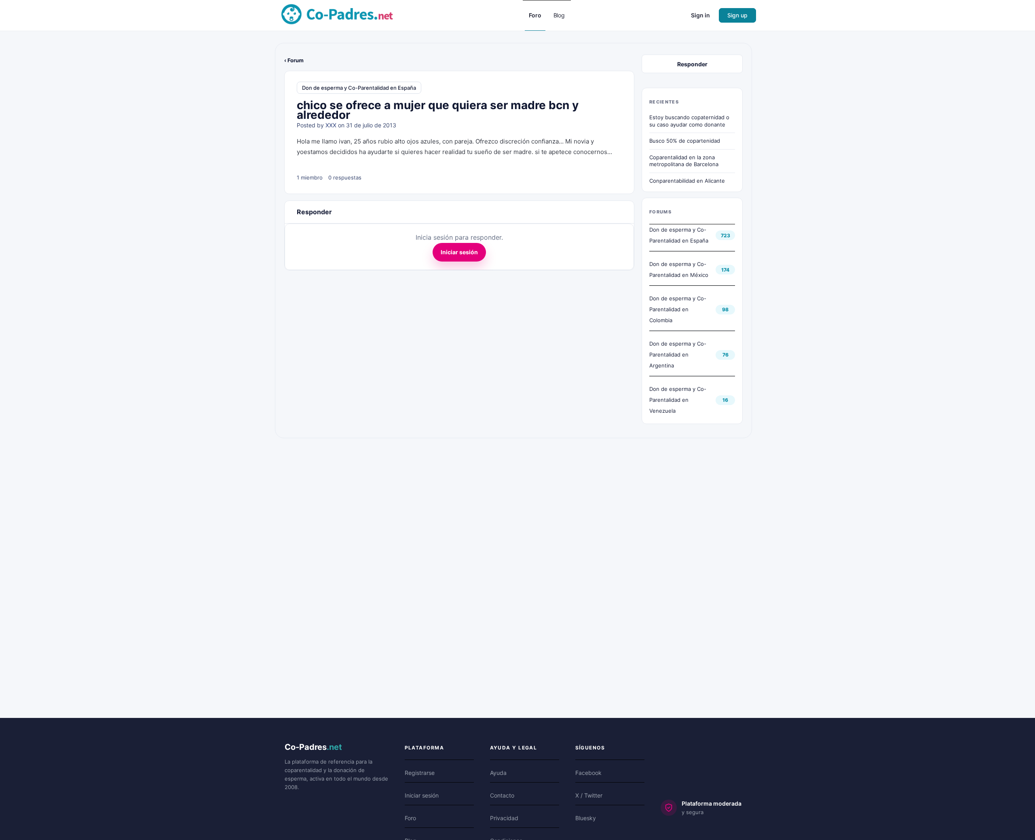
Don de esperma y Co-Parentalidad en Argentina (677, 354)
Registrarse (420, 772)
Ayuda (498, 772)
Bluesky (585, 818)
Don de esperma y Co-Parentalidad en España (359, 87)
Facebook (588, 772)
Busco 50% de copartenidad (684, 140)
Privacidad (504, 818)
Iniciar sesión (459, 252)
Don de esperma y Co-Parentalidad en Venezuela (677, 400)
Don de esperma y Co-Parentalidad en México (678, 269)
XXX (330, 125)
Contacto (502, 795)
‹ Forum (294, 60)
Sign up (737, 15)
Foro (410, 818)
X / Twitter (588, 795)
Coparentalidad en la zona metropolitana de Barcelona (683, 161)
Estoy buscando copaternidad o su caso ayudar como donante (689, 121)
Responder (692, 64)
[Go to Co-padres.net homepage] (337, 15)
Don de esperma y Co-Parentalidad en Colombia (677, 309)
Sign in (700, 15)
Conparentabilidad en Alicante (687, 180)
